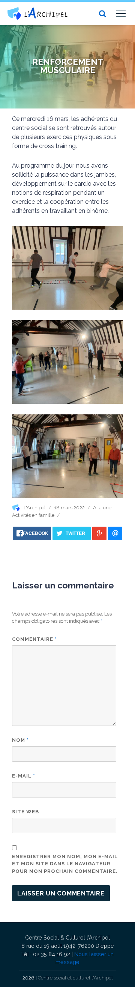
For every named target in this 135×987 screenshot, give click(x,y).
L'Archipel (35, 507)
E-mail (23, 776)
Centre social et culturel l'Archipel (75, 978)
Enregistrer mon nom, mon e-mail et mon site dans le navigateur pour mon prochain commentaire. (65, 864)
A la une (102, 507)
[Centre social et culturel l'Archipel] (38, 13)
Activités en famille (33, 515)
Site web (25, 811)
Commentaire (34, 639)
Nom (20, 740)
